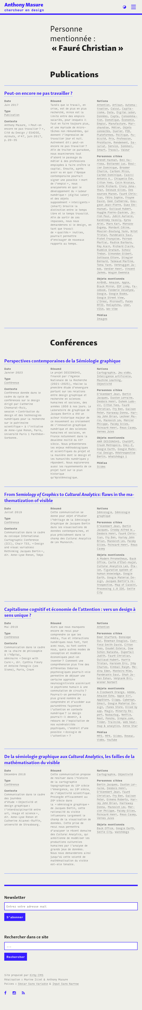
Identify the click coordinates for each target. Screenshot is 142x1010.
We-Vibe (112, 308)
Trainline (114, 722)
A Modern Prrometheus (112, 558)
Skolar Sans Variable (33, 983)
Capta (114, 116)
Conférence (11, 382)
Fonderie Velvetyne (120, 289)
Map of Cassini (125, 584)
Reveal (128, 735)
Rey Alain (103, 246)
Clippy (116, 699)
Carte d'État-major (122, 562)
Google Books (118, 293)
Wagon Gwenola (118, 272)
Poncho (110, 718)
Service (113, 146)
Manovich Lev (112, 420)
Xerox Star (130, 725)
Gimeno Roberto (117, 799)
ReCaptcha (113, 304)
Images (102, 318)
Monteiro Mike (122, 670)
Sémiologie (104, 512)
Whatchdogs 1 (117, 456)
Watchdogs (122, 831)
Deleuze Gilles (116, 189)
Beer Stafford (106, 637)
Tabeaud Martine (121, 261)
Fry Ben (118, 408)
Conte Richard (106, 186)
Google (101, 293)
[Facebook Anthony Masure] (6, 994)
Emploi (101, 123)
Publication (11, 114)
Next (100, 718)
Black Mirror (105, 286)
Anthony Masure (23, 4)
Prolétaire (104, 142)
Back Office (105, 828)
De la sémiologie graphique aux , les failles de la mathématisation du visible (69, 759)
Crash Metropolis (108, 445)
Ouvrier (117, 131)
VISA (100, 308)
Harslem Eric (119, 663)
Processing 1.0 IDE (110, 588)
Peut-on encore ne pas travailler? (38, 93)
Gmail (101, 703)
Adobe (131, 692)
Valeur (125, 149)
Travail (113, 149)
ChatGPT (127, 441)
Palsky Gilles (119, 423)
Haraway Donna (117, 412)
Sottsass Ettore (108, 257)
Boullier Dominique (116, 165)
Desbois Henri (106, 401)
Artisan (117, 104)
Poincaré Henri (107, 427)
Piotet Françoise (108, 238)
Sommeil (126, 146)
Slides (101, 466)
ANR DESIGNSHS (108, 441)
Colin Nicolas (124, 182)
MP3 (99, 735)
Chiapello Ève (123, 178)
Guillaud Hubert (120, 208)
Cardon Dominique (109, 174)
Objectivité (104, 383)
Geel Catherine (117, 201)
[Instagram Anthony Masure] (15, 994)
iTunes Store (114, 707)
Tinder (101, 722)
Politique (122, 134)
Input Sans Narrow (66, 983)
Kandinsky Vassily (109, 219)
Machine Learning (109, 380)
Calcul (115, 108)
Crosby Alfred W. (122, 529)
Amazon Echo (105, 695)
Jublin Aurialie (122, 216)
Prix (111, 138)
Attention (103, 104)
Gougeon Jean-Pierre (117, 202)
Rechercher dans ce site (26, 937)
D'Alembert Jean (108, 393)
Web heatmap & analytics (117, 723)
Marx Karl (113, 223)
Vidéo (100, 739)
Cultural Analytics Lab (112, 566)
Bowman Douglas (115, 640)
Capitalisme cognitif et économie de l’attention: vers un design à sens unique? (70, 612)
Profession (124, 138)
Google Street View (110, 297)
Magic (108, 710)
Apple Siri (124, 695)
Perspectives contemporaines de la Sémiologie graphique (62, 361)
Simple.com (125, 718)
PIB (127, 131)
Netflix (126, 714)
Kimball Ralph (119, 666)
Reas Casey (128, 427)
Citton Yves (104, 182)
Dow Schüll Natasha (115, 650)
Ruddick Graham (108, 249)
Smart (101, 149)
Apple (125, 282)
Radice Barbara (121, 242)
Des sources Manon (115, 191)
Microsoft (116, 301)
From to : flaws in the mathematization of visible (69, 497)
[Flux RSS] (24, 994)
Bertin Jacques (107, 784)
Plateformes (105, 134)
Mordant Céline (119, 227)
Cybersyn (128, 699)
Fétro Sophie (114, 197)
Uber (127, 304)
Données (102, 116)
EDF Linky (123, 286)
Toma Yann (104, 264)
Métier (115, 127)
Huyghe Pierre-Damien (112, 212)
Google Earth (106, 449)
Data (110, 112)
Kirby (36, 975)
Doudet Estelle (115, 648)
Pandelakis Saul (121, 234)
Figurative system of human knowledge (114, 571)
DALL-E (128, 445)
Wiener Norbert (107, 682)
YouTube (112, 739)
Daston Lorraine (121, 397)
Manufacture (117, 123)
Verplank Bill (123, 678)
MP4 (107, 735)
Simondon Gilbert (119, 253)
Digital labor (125, 112)
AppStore (103, 699)
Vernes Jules (105, 431)
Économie (128, 119)
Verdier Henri (113, 268)
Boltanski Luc (116, 163)
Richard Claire (123, 246)
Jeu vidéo (124, 372)
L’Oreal (102, 301)
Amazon (114, 282)
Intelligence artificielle (114, 376)
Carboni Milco (119, 171)
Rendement (121, 142)
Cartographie (106, 372)
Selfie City (104, 831)
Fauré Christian (119, 655)
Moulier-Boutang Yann (112, 231)
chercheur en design (24, 10)
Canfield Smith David (117, 642)
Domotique (112, 119)
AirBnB (101, 282)
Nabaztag (112, 714)
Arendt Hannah (107, 159)
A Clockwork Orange (110, 692)
